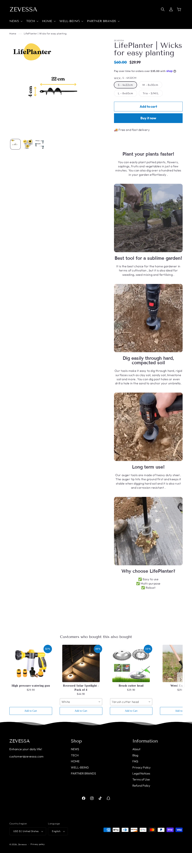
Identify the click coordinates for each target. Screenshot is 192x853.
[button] (15, 21)
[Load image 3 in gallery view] (39, 144)
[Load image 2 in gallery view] (27, 144)
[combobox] (81, 701)
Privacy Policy (141, 767)
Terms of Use (141, 779)
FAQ (135, 761)
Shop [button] (76, 741)
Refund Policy (141, 785)
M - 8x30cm (150, 85)
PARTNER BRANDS (83, 773)
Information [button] (145, 741)
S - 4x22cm (125, 85)
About (136, 749)
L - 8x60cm (125, 93)
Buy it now (148, 118)
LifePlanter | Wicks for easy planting (45, 33)
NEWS (75, 749)
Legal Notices (141, 773)
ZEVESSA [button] (19, 741)
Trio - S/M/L (151, 93)
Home (12, 33)
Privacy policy (38, 844)
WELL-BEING (80, 767)
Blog (135, 755)
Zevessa (22, 844)
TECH (75, 755)
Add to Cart (30, 710)
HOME (75, 761)
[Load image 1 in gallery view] (15, 144)
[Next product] (180, 679)
